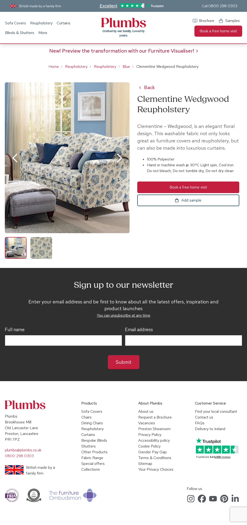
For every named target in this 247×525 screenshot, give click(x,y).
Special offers (93, 463)
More (42, 32)
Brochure (206, 20)
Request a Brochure (155, 417)
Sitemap (145, 463)
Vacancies (146, 423)
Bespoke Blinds (94, 440)
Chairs (86, 417)
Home (53, 66)
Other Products (94, 452)
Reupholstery (41, 23)
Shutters (88, 446)
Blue (126, 66)
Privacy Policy (149, 434)
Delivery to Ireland (210, 428)
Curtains (63, 23)
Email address (139, 330)
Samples (232, 20)
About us (145, 411)
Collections (90, 469)
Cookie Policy (149, 446)
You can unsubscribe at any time (123, 315)
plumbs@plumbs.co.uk (23, 450)
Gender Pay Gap (152, 452)
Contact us (204, 417)
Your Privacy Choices (155, 469)
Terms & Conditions (154, 457)
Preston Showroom (154, 428)
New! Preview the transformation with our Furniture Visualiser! (121, 51)
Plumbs (123, 23)
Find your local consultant (216, 411)
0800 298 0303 (222, 5)
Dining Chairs (92, 423)
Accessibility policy (154, 440)
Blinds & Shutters (19, 32)
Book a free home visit (218, 31)
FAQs (200, 423)
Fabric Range (92, 457)
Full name (15, 330)
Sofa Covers (15, 23)
